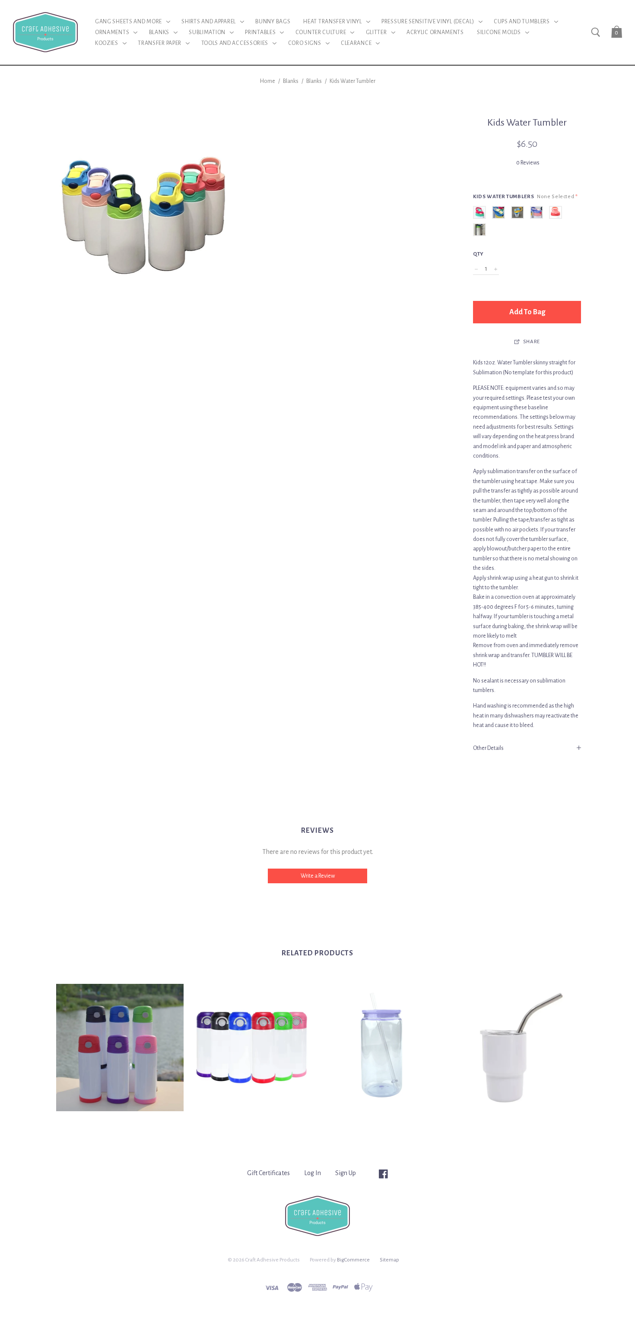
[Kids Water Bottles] (120, 1047)
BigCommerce (353, 1260)
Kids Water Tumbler (352, 81)
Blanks (290, 81)
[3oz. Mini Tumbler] (515, 1047)
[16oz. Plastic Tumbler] (383, 1047)
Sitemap (389, 1260)
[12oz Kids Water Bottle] (251, 1047)
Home (267, 81)
